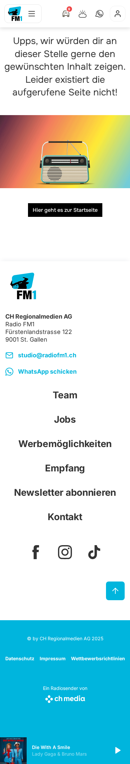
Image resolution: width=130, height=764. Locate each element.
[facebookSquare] (35, 552)
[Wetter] (83, 13)
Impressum (53, 658)
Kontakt (65, 516)
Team (65, 395)
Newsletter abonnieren (65, 492)
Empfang (65, 468)
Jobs (65, 419)
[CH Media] (65, 697)
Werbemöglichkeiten (65, 443)
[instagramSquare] (65, 552)
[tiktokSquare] (94, 552)
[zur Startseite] (15, 13)
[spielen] (117, 750)
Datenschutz (19, 658)
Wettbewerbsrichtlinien (98, 658)
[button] (99, 13)
